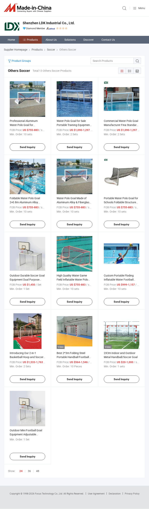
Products (32, 39)
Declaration (115, 493)
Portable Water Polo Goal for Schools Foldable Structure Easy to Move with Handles (121, 202)
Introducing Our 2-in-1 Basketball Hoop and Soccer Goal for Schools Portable (26, 357)
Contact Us (108, 39)
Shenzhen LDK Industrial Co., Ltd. (49, 23)
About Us (51, 39)
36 (29, 471)
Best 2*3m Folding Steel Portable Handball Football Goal (73, 357)
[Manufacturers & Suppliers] (28, 7)
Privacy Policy (132, 493)
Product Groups (21, 61)
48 (37, 471)
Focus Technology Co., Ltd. (49, 493)
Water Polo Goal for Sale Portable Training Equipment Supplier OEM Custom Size (74, 125)
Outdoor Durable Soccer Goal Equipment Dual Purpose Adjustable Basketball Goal (27, 279)
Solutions (70, 39)
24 (21, 471)
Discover (88, 39)
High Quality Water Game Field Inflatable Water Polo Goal (72, 279)
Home (11, 39)
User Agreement (96, 493)
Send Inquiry (27, 147)
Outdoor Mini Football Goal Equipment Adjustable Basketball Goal (26, 434)
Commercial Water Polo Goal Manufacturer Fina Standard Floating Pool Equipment (121, 125)
